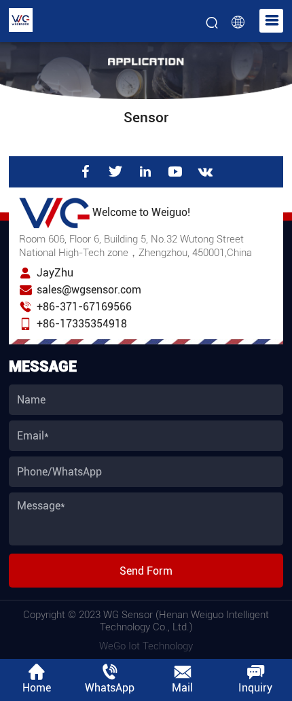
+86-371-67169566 (84, 306)
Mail (182, 687)
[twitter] (115, 171)
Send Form (146, 570)
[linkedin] (145, 171)
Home (36, 687)
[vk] (205, 171)
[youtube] (175, 171)
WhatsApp (109, 687)
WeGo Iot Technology (146, 646)
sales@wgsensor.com (89, 289)
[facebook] (85, 171)
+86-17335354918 (82, 323)
